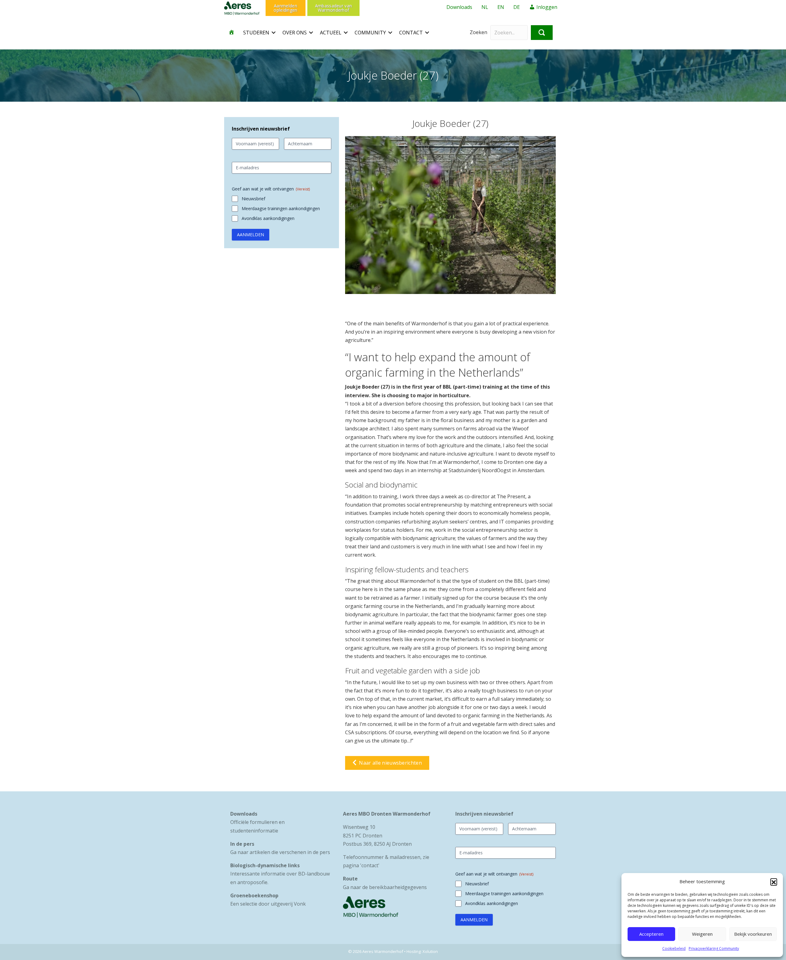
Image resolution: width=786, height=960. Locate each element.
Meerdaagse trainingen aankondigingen (281, 208)
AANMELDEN (250, 234)
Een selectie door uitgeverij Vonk (268, 903)
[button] (774, 882)
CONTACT (411, 32)
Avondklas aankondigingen (268, 218)
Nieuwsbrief (253, 199)
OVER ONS (294, 32)
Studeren (256, 32)
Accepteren (651, 934)
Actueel (330, 32)
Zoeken (478, 32)
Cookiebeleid (674, 948)
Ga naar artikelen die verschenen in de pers (280, 852)
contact (369, 865)
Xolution (430, 951)
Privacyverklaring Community (714, 948)
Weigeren (702, 934)
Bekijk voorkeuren (753, 934)
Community (370, 32)
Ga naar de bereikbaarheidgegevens (385, 887)
